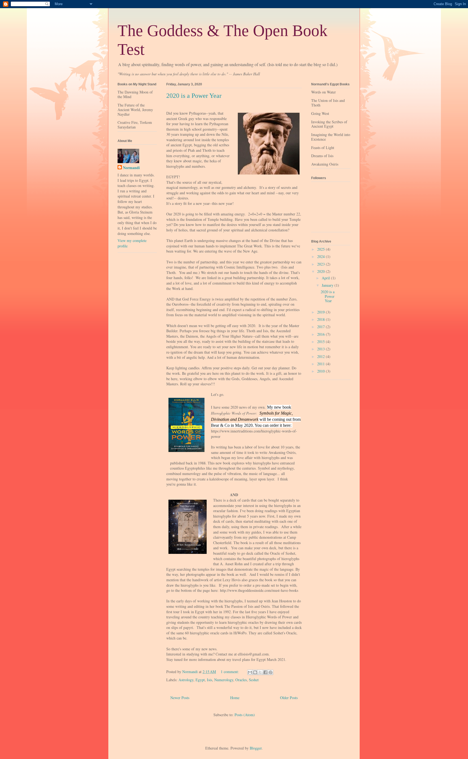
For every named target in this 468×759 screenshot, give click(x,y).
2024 (321, 256)
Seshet (254, 679)
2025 (321, 249)
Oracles (241, 679)
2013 (321, 348)
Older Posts (289, 697)
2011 (321, 363)
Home (234, 697)
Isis (209, 679)
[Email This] (250, 672)
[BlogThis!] (255, 672)
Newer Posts (179, 697)
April (326, 277)
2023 (321, 264)
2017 (321, 326)
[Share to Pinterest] (270, 672)
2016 (321, 334)
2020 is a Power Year (194, 95)
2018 (321, 319)
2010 (321, 371)
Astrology (185, 679)
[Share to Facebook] (265, 672)
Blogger (256, 748)
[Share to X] (260, 672)
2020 (321, 271)
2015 (321, 341)
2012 (321, 356)
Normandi (131, 167)
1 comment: (230, 671)
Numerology (223, 679)
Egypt (200, 679)
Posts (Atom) (245, 714)
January (328, 285)
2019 (321, 312)
